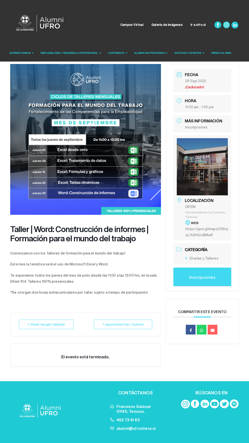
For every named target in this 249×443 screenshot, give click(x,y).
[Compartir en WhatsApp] (201, 330)
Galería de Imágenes (167, 24)
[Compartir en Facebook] (191, 330)
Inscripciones (196, 127)
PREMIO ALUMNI (221, 53)
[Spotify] (234, 403)
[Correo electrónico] (212, 330)
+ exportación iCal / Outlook (123, 324)
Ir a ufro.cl (198, 24)
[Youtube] (214, 403)
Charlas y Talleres (203, 258)
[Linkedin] (235, 24)
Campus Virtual (131, 24)
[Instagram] (226, 24)
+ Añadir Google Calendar (46, 324)
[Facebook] (218, 24)
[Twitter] (224, 403)
